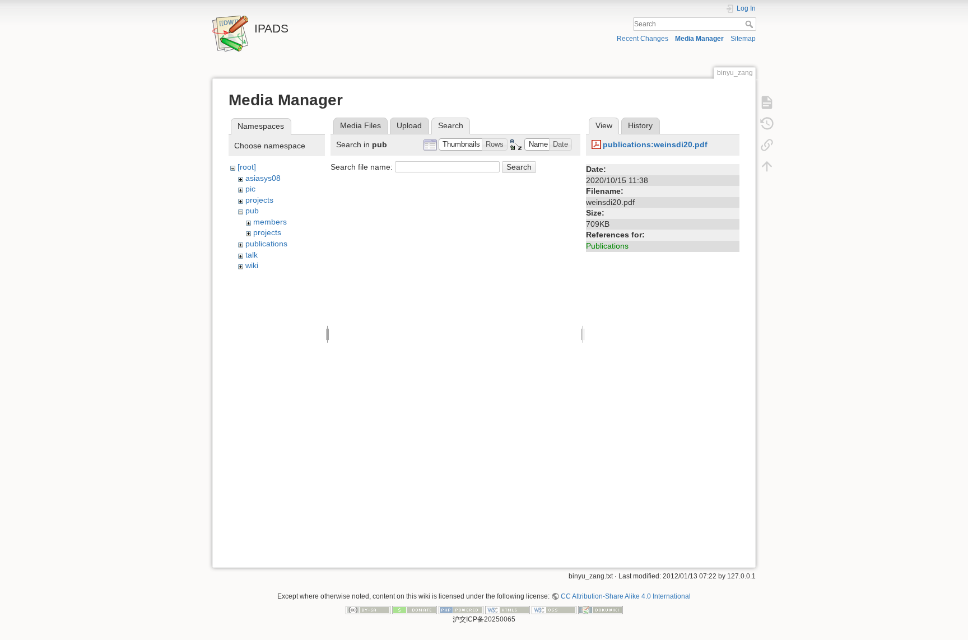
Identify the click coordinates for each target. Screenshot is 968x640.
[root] (247, 166)
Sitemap (743, 39)
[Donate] (414, 610)
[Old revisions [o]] (767, 123)
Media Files (360, 125)
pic (250, 188)
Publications (607, 245)
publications (266, 243)
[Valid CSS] (554, 610)
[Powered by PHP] (461, 610)
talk (251, 254)
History (640, 125)
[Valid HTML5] (507, 610)
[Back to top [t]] (767, 165)
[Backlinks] (767, 144)
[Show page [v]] (767, 102)
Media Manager (699, 39)
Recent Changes (642, 39)
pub (252, 210)
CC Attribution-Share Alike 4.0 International (626, 596)
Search (750, 24)
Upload (409, 125)
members (270, 221)
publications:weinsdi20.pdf (655, 144)
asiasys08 (263, 178)
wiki (251, 265)
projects (259, 199)
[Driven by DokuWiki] (600, 610)
